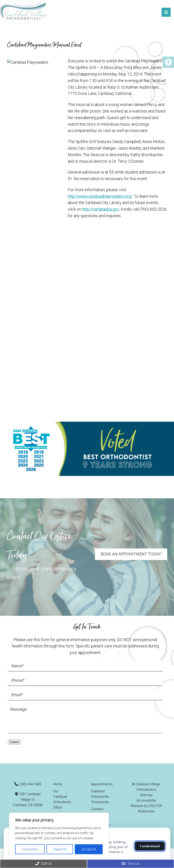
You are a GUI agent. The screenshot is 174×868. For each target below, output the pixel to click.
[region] (59, 836)
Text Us (133, 863)
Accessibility (146, 800)
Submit (14, 742)
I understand (150, 846)
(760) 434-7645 (30, 784)
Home (58, 784)
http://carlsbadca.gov (100, 209)
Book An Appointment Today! (131, 554)
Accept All (89, 849)
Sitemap (146, 795)
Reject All (59, 849)
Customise (30, 849)
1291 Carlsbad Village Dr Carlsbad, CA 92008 (27, 799)
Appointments (102, 784)
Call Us (46, 863)
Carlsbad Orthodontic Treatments (100, 796)
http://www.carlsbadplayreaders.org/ (100, 196)
